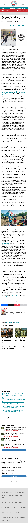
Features (3, 492)
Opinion (8, 493)
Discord (4, 4)
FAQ (6, 503)
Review (10, 495)
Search (24, 5)
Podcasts (19, 10)
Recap (7, 495)
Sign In (24, 2)
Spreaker (20, 512)
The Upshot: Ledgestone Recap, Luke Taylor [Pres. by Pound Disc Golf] (13, 410)
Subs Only (24, 10)
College (8, 498)
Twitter (7, 512)
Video (16, 495)
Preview (19, 493)
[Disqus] (14, 369)
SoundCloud (3, 513)
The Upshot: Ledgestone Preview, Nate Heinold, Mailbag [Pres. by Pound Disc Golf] (15, 445)
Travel (13, 495)
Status (21, 507)
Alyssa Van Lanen (21, 226)
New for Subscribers (9, 502)
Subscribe (23, 4)
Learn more (14, 476)
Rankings (24, 8)
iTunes (8, 513)
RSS (11, 513)
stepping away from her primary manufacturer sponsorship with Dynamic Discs (13, 92)
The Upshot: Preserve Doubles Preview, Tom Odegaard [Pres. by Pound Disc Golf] (14, 398)
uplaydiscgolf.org (15, 295)
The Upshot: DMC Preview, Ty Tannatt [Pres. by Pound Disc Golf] (14, 406)
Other (12, 493)
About (2, 507)
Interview (19, 24)
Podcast (15, 493)
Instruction (13, 10)
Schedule (19, 8)
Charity (6, 319)
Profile (23, 493)
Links (2, 493)
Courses (7, 492)
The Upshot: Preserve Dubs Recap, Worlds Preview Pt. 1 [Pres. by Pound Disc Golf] (15, 394)
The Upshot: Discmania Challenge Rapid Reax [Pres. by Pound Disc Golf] (14, 402)
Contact (4, 2)
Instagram (11, 512)
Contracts (12, 8)
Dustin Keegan (5, 243)
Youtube (15, 512)
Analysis (7, 10)
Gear (15, 492)
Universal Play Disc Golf (18, 319)
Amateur (12, 498)
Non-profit (10, 319)
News (2, 10)
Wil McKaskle (12, 24)
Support (3, 503)
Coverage (11, 492)
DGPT (7, 8)
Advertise (6, 507)
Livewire (20, 495)
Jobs (18, 507)
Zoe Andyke (16, 322)
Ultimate (4, 5)
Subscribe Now (14, 450)
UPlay (24, 319)
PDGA (2, 8)
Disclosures (15, 507)
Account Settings (21, 502)
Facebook (8, 297)
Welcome (3, 502)
